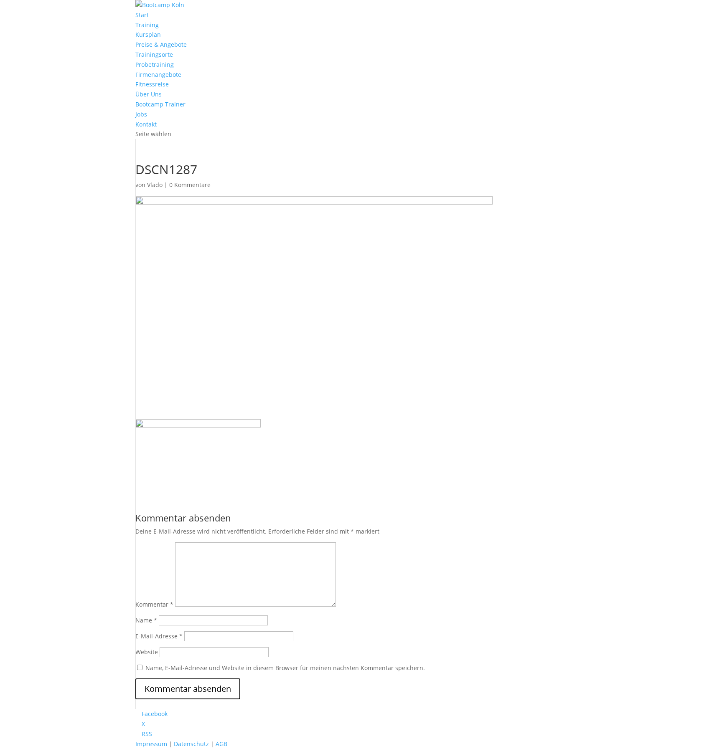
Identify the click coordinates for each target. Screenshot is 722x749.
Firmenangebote (158, 74)
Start (142, 15)
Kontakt (146, 124)
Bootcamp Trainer (160, 104)
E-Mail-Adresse (159, 636)
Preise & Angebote (161, 44)
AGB (221, 744)
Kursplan (148, 34)
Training (147, 25)
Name (146, 620)
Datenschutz (191, 744)
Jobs (141, 114)
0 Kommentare (190, 185)
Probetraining (154, 64)
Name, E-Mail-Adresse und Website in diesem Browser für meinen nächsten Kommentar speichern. (285, 668)
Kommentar (154, 604)
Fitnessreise (152, 84)
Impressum (151, 744)
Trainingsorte (154, 54)
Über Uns (148, 94)
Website (146, 652)
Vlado (155, 185)
